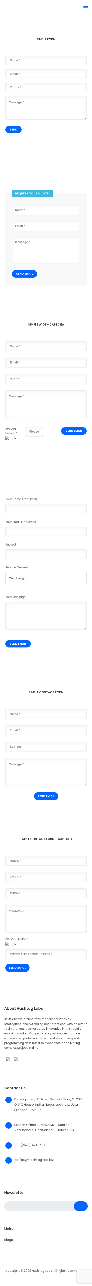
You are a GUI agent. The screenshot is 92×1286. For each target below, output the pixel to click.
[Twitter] (15, 1264)
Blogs (8, 1239)
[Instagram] (31, 1264)
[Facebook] (7, 1264)
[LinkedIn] (23, 1264)
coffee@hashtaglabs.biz (34, 1159)
